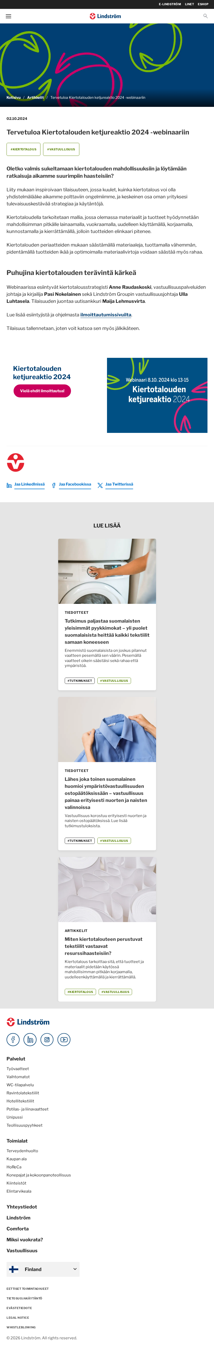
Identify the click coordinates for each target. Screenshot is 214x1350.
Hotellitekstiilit (20, 1101)
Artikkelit (35, 97)
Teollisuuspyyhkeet (25, 1125)
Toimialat (17, 1141)
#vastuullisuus (61, 149)
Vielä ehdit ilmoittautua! (42, 391)
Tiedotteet (77, 612)
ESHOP (203, 4)
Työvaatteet (18, 1068)
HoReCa (14, 1167)
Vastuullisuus (22, 1250)
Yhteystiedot (22, 1207)
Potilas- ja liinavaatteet (28, 1109)
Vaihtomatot (18, 1077)
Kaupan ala (17, 1159)
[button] (206, 16)
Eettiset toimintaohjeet (28, 1288)
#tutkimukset (80, 681)
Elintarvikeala (19, 1191)
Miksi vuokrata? (25, 1239)
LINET (189, 4)
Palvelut (16, 1058)
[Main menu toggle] (8, 16)
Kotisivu (14, 97)
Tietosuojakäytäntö (25, 1298)
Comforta (18, 1228)
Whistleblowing (21, 1327)
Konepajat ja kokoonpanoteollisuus (39, 1175)
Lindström (19, 1217)
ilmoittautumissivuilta (105, 314)
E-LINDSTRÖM (170, 4)
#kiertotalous (23, 149)
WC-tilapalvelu (20, 1085)
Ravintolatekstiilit (23, 1093)
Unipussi (15, 1117)
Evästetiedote (19, 1308)
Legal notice (18, 1317)
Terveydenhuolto (22, 1151)
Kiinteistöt (16, 1183)
